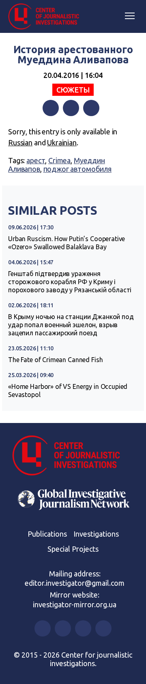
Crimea (59, 160)
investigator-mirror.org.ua (74, 604)
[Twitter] (71, 108)
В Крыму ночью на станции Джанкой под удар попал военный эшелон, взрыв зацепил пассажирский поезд (71, 325)
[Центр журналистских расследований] (46, 16)
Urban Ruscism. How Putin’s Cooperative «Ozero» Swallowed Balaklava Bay (66, 242)
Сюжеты (72, 90)
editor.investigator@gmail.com (75, 583)
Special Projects (73, 549)
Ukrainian (62, 142)
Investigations (96, 534)
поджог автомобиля (77, 169)
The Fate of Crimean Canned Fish (55, 359)
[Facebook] (51, 108)
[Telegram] (91, 108)
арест (35, 160)
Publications (47, 534)
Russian (20, 142)
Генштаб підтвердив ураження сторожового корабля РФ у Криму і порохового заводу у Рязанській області (69, 281)
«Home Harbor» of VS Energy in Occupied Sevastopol (67, 390)
